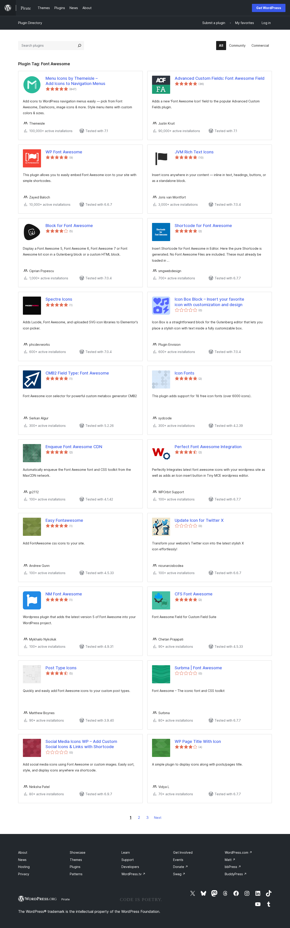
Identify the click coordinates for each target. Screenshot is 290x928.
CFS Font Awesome (194, 594)
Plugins (75, 867)
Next (157, 817)
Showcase (77, 852)
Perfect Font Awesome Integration (208, 446)
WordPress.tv (133, 874)
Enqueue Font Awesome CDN (74, 446)
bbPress (233, 867)
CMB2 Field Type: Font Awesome (77, 373)
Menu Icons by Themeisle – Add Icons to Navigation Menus (75, 81)
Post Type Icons (61, 667)
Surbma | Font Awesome (198, 667)
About (22, 852)
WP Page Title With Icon (198, 741)
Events (178, 860)
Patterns (76, 874)
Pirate (65, 899)
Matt (230, 860)
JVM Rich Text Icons (194, 152)
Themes (76, 860)
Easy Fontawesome (64, 520)
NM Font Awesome (64, 594)
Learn (125, 852)
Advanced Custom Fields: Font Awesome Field (219, 78)
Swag (179, 874)
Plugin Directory (30, 23)
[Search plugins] (79, 45)
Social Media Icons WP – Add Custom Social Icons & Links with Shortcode (81, 744)
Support (127, 860)
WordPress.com (238, 852)
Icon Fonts (184, 373)
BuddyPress (236, 874)
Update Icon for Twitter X (199, 520)
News (22, 860)
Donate (180, 867)
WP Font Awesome (64, 152)
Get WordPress (268, 8)
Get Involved (183, 852)
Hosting (24, 867)
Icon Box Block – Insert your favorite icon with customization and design (209, 302)
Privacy (23, 874)
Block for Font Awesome (69, 225)
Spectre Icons (59, 299)
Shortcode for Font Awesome (203, 225)
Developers (130, 867)
